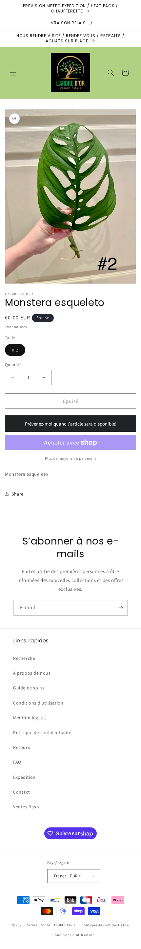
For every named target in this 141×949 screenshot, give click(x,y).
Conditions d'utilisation (38, 703)
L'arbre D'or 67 (38, 924)
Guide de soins (28, 688)
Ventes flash (26, 807)
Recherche (24, 658)
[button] (13, 72)
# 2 (18, 351)
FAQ (17, 762)
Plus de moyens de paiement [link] (70, 458)
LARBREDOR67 (63, 924)
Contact (21, 792)
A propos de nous (32, 673)
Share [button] (17, 494)
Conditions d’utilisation (73, 935)
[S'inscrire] (120, 607)
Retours (21, 747)
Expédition (24, 777)
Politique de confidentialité (42, 732)
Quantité (13, 364)
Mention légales (30, 718)
